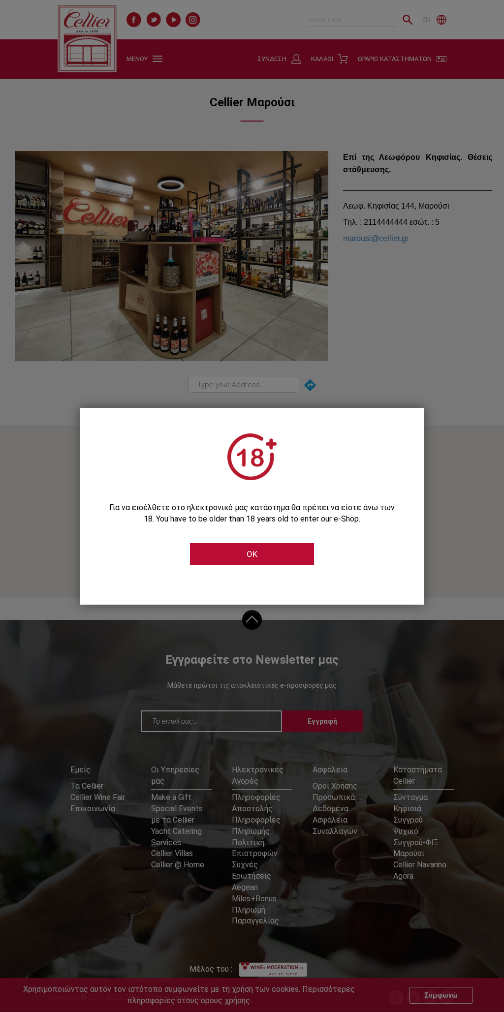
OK (252, 554)
